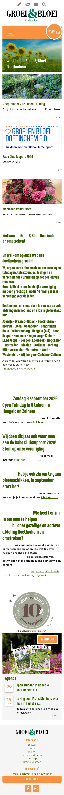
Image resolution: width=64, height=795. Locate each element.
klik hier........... (49, 497)
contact (32, 748)
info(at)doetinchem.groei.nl (19, 368)
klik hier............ (43, 422)
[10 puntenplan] (32, 609)
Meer (58, 117)
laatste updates (32, 762)
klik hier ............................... (28, 459)
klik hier (32, 779)
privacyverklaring (32, 755)
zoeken (32, 751)
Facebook (28, 788)
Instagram (36, 788)
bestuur (32, 744)
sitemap (32, 758)
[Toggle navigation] (10, 32)
